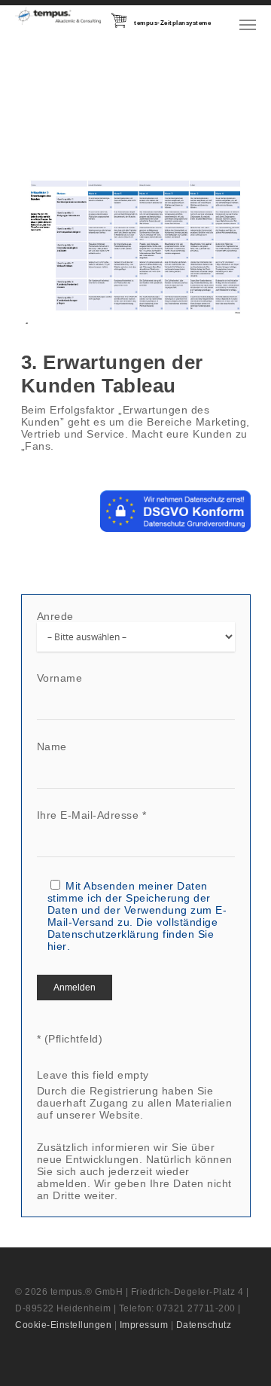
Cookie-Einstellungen (63, 1325)
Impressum (144, 1325)
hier (57, 946)
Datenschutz (204, 1325)
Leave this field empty (93, 1075)
